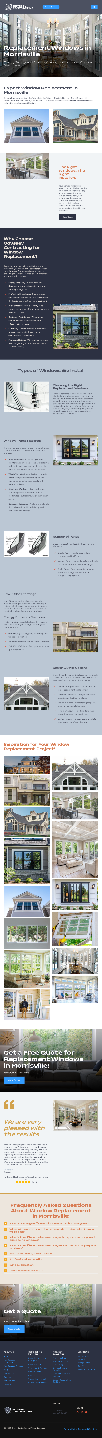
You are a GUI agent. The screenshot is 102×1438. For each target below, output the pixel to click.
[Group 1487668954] (18, 1408)
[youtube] (86, 1412)
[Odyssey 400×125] (19, 3)
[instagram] (82, 1412)
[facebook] (77, 1412)
